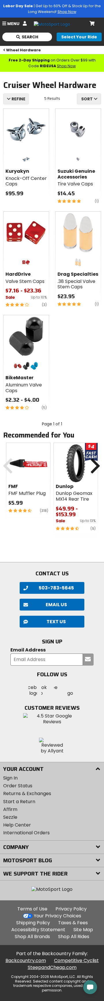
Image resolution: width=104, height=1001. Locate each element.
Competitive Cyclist (76, 960)
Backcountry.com (25, 960)
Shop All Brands (32, 936)
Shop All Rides (73, 936)
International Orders (26, 832)
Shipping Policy (33, 922)
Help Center (17, 825)
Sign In (10, 778)
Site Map (83, 929)
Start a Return (19, 801)
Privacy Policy (71, 909)
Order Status (17, 785)
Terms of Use (32, 909)
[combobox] (89, 98)
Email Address (28, 650)
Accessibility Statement (38, 929)
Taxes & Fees (73, 922)
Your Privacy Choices (57, 916)
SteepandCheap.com (52, 967)
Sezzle (10, 817)
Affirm (10, 809)
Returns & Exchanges (27, 793)
